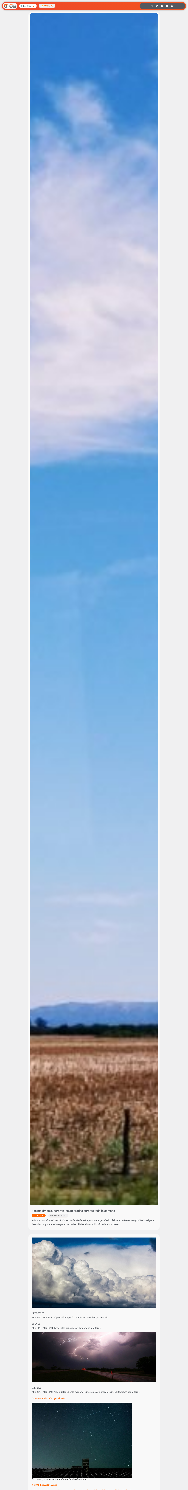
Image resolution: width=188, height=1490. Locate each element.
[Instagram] (152, 6)
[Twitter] (157, 6)
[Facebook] (162, 6)
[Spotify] (172, 6)
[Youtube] (167, 6)
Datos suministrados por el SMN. (49, 1398)
